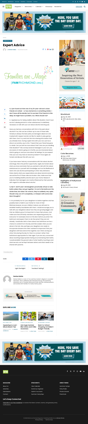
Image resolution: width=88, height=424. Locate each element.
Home (4, 37)
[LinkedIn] (4, 118)
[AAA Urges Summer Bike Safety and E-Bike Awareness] (28, 316)
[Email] (4, 127)
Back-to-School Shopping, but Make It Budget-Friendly (45, 327)
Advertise (23, 1)
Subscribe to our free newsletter (12, 403)
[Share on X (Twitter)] (45, 49)
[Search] (84, 6)
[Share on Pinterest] (48, 49)
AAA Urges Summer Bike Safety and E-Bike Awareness (28, 327)
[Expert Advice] (28, 104)
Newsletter (57, 6)
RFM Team (33, 331)
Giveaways (48, 6)
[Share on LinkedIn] (50, 49)
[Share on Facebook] (43, 49)
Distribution (11, 1)
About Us (4, 1)
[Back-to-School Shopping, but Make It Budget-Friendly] (46, 316)
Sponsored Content (44, 322)
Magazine (18, 6)
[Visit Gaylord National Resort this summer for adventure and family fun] (44, 22)
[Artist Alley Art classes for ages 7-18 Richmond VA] (28, 296)
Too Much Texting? (38, 268)
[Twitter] (4, 114)
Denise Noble (12, 49)
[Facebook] (4, 109)
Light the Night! (20, 268)
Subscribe (79, 6)
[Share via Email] (53, 49)
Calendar (39, 6)
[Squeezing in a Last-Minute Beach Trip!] (11, 316)
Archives (17, 1)
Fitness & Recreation (27, 322)
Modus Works (60, 418)
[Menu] (3, 6)
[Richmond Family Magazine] (9, 6)
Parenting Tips (8, 40)
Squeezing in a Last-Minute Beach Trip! (10, 326)
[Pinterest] (4, 122)
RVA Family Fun (7, 322)
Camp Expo (29, 1)
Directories (28, 6)
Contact (35, 1)
